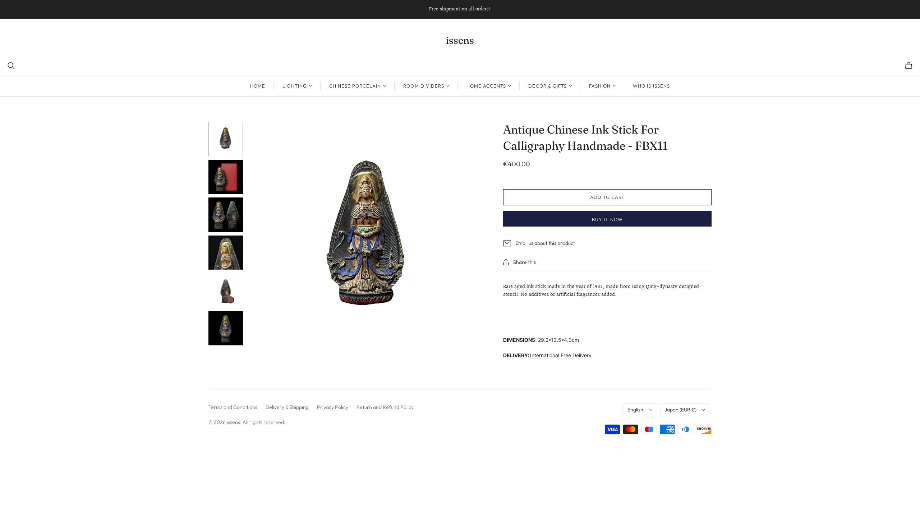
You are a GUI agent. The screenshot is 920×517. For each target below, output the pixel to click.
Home (257, 86)
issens (460, 40)
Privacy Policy (332, 407)
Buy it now (607, 219)
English (635, 409)
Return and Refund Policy (385, 407)
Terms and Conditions (232, 407)
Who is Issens (651, 86)
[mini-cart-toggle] (909, 66)
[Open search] (11, 65)
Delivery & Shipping (287, 407)
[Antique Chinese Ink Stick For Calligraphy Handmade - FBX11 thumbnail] (225, 139)
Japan (680, 409)
